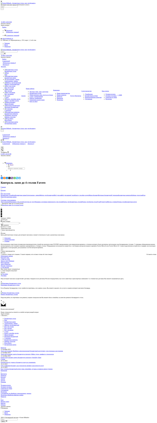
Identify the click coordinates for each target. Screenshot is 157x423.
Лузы (98, 202)
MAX (6, 45)
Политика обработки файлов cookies (12, 395)
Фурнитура (103, 202)
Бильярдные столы (6, 195)
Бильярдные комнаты (124, 195)
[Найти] (2, 9)
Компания (4, 370)
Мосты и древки (112, 202)
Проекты (3, 375)
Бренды (3, 403)
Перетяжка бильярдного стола (10, 285)
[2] (78, 211)
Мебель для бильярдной (47, 195)
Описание (7, 238)
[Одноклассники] (4, 178)
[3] (78, 213)
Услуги (3, 380)
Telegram (7, 43)
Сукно (73, 195)
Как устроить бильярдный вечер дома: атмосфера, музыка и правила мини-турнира (27, 369)
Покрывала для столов (17, 202)
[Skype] (17, 178)
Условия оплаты (6, 385)
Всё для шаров (66, 195)
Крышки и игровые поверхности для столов (49, 202)
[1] (78, 210)
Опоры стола (121, 202)
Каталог (3, 377)
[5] (78, 216)
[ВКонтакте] (2, 178)
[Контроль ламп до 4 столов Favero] (12, 205)
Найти (3, 421)
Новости (3, 347)
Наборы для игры (136, 195)
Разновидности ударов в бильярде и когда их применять (18, 362)
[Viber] (12, 178)
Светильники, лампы (33, 195)
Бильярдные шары (20, 195)
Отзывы (6, 241)
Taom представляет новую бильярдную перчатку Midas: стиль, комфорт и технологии (27, 354)
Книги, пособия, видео (82, 195)
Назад (11, 165)
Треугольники (5, 202)
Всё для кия (58, 195)
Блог (2, 400)
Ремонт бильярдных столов (9, 294)
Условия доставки (6, 387)
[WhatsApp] (14, 178)
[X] (9, 178)
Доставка (3, 275)
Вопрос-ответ (5, 401)
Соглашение (4, 390)
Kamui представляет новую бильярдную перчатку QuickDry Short (21, 357)
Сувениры (115, 195)
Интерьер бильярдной (105, 195)
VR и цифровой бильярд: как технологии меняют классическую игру (22, 365)
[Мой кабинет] (1, 133)
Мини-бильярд (93, 195)
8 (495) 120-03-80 (6, 22)
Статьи (3, 359)
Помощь (3, 382)
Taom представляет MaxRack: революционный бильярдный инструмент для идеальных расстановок (32, 351)
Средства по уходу (29, 202)
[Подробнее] (1, 282)
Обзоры (3, 405)
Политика (4, 392)
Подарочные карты (10, 197)
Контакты (4, 374)
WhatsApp (7, 46)
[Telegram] (20, 178)
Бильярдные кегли (131, 202)
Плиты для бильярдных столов (72, 202)
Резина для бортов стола (89, 202)
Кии (13, 195)
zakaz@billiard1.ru (7, 38)
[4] (78, 215)
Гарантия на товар (6, 388)
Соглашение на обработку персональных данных (16, 393)
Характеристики (9, 239)
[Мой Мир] (7, 178)
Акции (3, 378)
